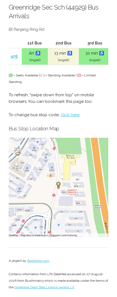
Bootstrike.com (38, 261)
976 (14, 56)
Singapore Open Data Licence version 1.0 (44, 287)
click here (70, 114)
